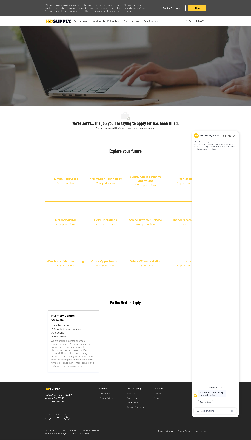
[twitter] (67, 417)
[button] (172, 8)
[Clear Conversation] (224, 135)
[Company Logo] (58, 21)
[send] (232, 411)
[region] (215, 273)
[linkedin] (57, 417)
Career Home (81, 21)
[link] (53, 388)
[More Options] (197, 410)
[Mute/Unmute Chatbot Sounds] (230, 136)
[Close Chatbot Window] (234, 135)
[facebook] (48, 417)
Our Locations (131, 21)
